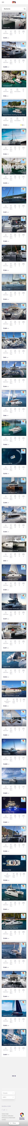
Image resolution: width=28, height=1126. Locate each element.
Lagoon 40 (6, 27)
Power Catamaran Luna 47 (11, 696)
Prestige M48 (7, 870)
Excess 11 (5, 347)
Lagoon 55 (6, 899)
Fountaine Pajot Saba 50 (10, 928)
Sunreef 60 (6, 783)
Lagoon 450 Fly (7, 231)
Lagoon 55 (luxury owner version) (13, 1044)
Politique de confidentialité (8, 1117)
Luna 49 (5, 725)
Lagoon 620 (6, 434)
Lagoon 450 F (7, 986)
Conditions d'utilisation (7, 1115)
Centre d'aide (5, 1114)
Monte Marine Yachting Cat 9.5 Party (14, 115)
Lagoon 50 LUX (7, 1015)
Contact (4, 1119)
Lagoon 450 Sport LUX (10, 492)
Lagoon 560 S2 (7, 463)
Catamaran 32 (7, 86)
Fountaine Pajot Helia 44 (10, 579)
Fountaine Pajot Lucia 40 (10, 405)
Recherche (7, 9)
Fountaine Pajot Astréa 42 (11, 608)
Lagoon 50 (6, 56)
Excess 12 (6, 260)
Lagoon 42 (6, 521)
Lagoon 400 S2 (7, 173)
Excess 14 (6, 202)
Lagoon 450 (6, 318)
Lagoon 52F (6, 666)
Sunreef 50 (6, 812)
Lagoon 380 (6, 289)
